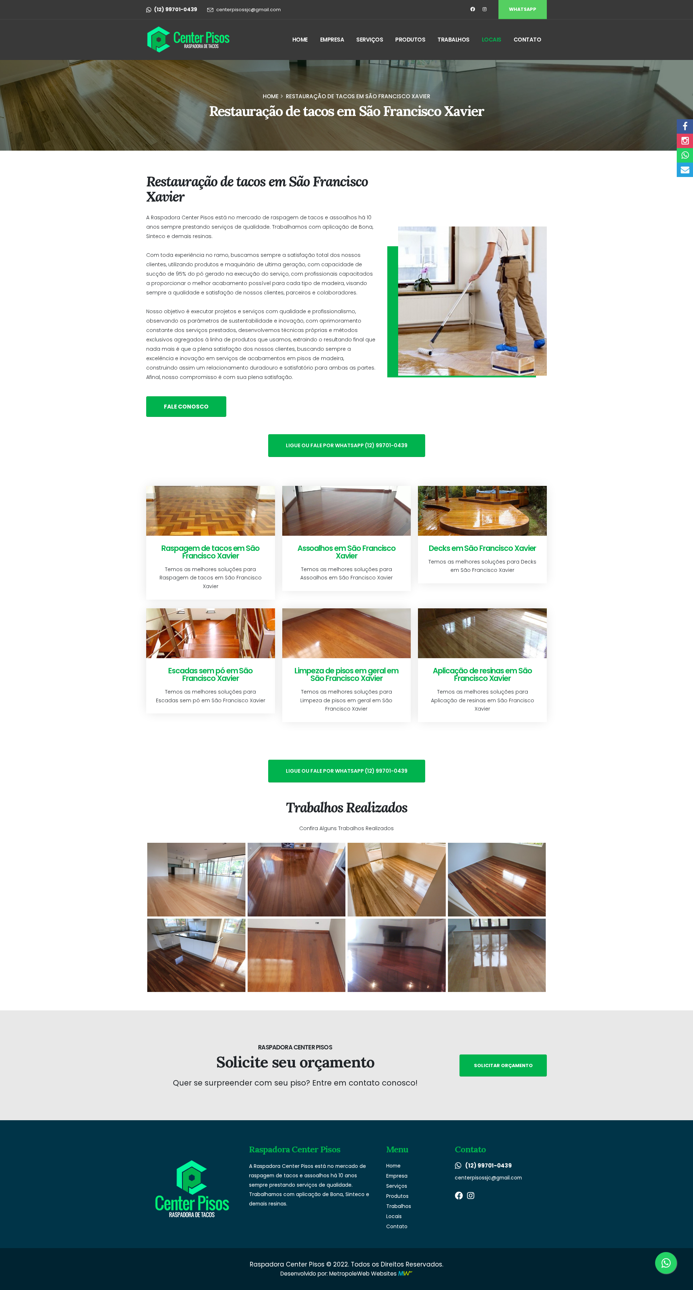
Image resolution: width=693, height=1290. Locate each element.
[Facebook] (472, 9)
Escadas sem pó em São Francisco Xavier (210, 674)
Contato (396, 1226)
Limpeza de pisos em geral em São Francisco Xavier (346, 674)
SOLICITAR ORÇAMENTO (503, 1065)
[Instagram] (484, 9)
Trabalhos (398, 1206)
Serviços (396, 1186)
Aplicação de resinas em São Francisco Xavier (482, 674)
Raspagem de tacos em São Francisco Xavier (210, 552)
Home (271, 96)
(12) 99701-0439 (488, 1165)
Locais (394, 1216)
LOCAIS (491, 39)
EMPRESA (332, 39)
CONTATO (527, 39)
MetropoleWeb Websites (363, 1273)
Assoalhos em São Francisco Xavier (346, 552)
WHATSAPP (522, 9)
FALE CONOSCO (186, 406)
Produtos (397, 1196)
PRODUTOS (410, 39)
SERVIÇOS (369, 39)
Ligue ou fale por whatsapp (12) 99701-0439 (346, 445)
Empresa (396, 1175)
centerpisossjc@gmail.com (248, 10)
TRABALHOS (453, 39)
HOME (300, 39)
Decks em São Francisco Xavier (482, 548)
